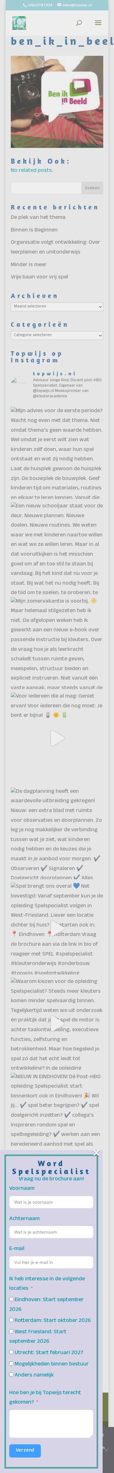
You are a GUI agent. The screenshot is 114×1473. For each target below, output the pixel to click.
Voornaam (22, 1189)
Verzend (25, 1451)
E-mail (16, 1249)
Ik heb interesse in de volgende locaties (47, 1284)
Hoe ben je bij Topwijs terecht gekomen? (45, 1398)
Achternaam (24, 1219)
